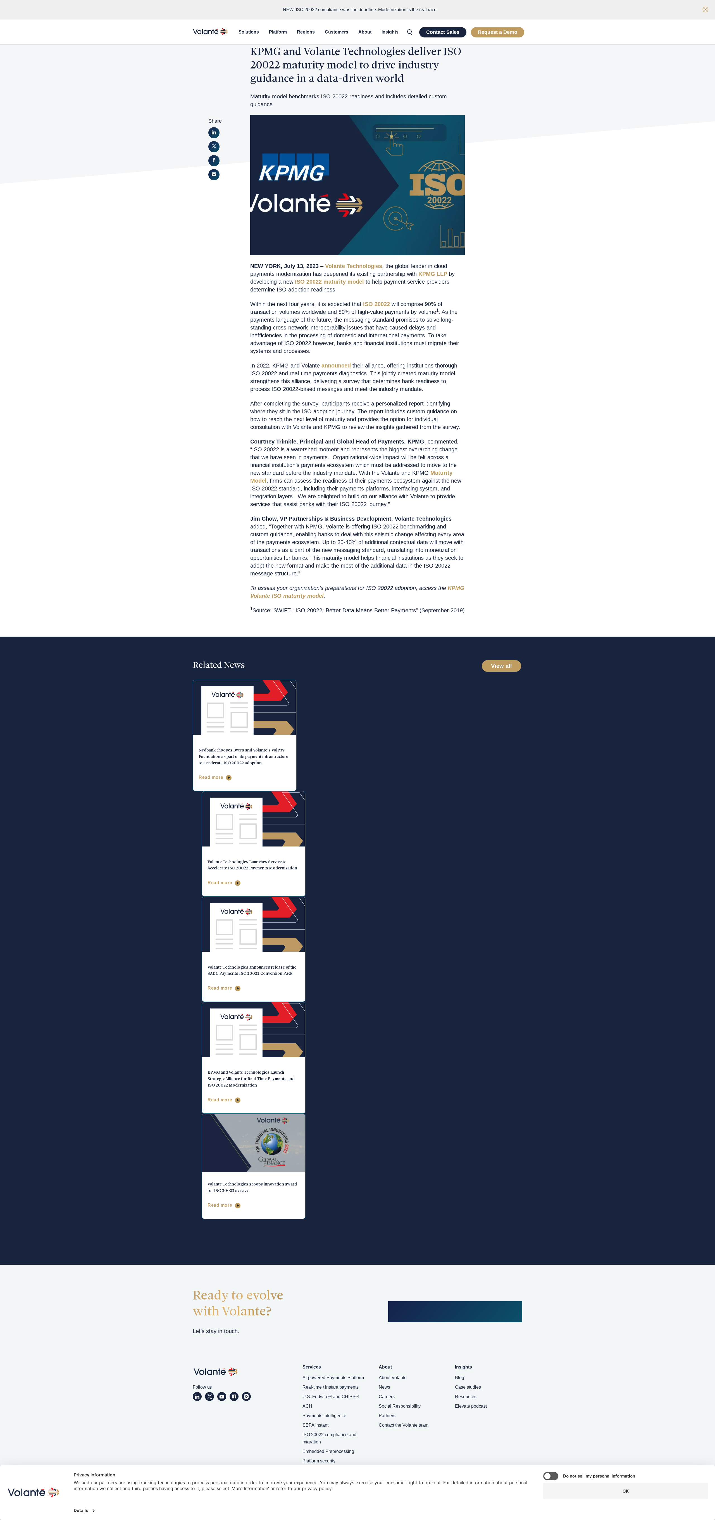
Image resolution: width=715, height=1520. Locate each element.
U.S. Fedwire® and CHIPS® (330, 1396)
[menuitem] (249, 32)
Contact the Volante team (403, 1425)
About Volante (393, 1377)
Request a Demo (497, 32)
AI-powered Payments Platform (333, 1377)
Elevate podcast (471, 1406)
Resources (465, 1396)
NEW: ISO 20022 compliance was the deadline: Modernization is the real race (360, 9)
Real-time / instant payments (330, 1387)
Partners (387, 1415)
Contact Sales (442, 32)
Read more (211, 777)
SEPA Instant (315, 1425)
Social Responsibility (400, 1406)
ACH (307, 1406)
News (384, 1387)
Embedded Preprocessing (328, 1451)
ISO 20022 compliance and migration (329, 1438)
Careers (387, 1396)
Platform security (318, 1461)
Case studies (468, 1387)
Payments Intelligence (324, 1415)
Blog (459, 1377)
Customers (336, 32)
